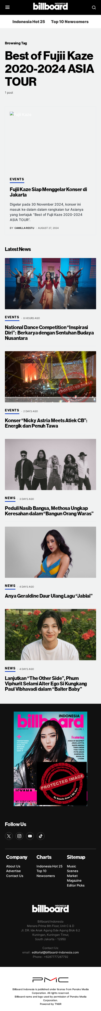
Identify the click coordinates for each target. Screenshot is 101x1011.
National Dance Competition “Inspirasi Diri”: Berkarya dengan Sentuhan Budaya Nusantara (49, 332)
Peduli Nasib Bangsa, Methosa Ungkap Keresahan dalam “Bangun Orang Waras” (49, 511)
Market (72, 876)
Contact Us (14, 876)
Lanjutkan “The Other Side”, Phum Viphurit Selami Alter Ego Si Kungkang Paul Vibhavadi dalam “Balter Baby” (46, 683)
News (10, 498)
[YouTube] (30, 836)
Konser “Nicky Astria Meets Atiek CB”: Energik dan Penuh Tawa (46, 423)
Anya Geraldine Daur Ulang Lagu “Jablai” (49, 596)
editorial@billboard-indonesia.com (55, 952)
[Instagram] (19, 836)
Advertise (13, 871)
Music (71, 866)
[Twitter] (9, 836)
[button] (7, 7)
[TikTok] (41, 836)
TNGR (58, 1003)
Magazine (74, 880)
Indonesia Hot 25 (29, 21)
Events (17, 179)
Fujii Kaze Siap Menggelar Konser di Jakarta (48, 192)
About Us (13, 866)
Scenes (72, 871)
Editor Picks (76, 885)
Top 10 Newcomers (69, 21)
